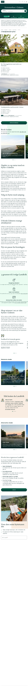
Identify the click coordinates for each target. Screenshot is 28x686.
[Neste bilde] (26, 48)
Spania (9, 404)
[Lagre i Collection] (26, 37)
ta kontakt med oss (10, 409)
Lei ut (20, 1)
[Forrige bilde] (2, 48)
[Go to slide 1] (12, 159)
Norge (12, 403)
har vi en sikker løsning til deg (20, 302)
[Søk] (25, 11)
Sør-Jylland (14, 29)
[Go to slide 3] (15, 159)
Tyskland (20, 403)
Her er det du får (24, 293)
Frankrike (7, 403)
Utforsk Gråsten (14, 122)
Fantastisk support (21, 17)
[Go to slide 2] (14, 159)
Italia (21, 401)
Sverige (16, 403)
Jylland (10, 29)
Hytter (2, 29)
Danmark (5, 29)
